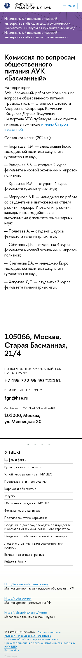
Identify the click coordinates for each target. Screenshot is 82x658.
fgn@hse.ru (16, 398)
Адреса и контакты (49, 632)
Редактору (10, 656)
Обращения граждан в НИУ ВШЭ (27, 503)
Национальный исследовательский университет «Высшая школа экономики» (36, 21)
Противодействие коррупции (25, 518)
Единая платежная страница (24, 554)
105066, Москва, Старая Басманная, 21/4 (36, 344)
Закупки (10, 496)
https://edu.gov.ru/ (17, 598)
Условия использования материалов (27, 635)
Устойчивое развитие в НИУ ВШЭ (28, 474)
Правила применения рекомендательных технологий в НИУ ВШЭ (39, 644)
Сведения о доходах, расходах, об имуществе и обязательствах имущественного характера (37, 527)
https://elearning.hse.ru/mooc (25, 612)
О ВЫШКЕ (12, 452)
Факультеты (13, 28)
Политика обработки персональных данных (31, 639)
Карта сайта (11, 650)
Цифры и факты (15, 460)
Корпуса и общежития (20, 489)
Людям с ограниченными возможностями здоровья (33, 545)
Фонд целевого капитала (22, 510)
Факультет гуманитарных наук (33, 6)
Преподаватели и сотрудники (25, 481)
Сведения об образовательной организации (35, 536)
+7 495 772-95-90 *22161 (32, 380)
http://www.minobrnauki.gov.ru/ (26, 584)
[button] (28, 444)
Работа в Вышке (15, 562)
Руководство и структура (22, 467)
